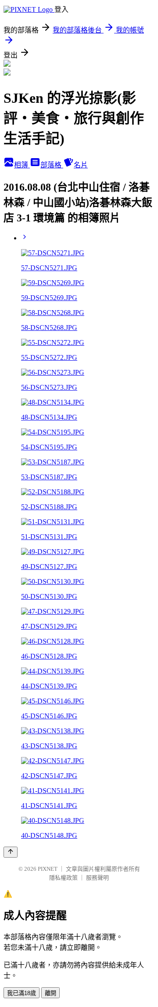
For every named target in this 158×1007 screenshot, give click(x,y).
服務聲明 (97, 877)
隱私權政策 (63, 877)
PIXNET (47, 869)
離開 (50, 993)
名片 (81, 165)
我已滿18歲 (21, 993)
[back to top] (11, 852)
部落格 (51, 165)
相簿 (22, 165)
